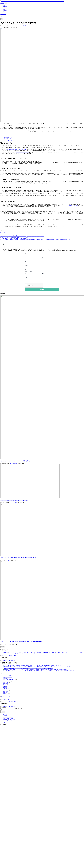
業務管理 (5, 692)
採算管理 (5, 687)
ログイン (2, 3)
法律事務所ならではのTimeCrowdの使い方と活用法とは (41, 668)
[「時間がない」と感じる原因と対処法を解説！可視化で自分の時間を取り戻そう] (39, 555)
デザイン (5, 678)
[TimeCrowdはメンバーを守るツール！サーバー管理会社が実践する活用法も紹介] (21, 670)
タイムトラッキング (7, 677)
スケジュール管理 (7, 675)
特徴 (4, 5)
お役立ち (5, 7)
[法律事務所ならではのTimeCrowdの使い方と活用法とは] (16, 668)
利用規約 (5, 715)
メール (26, 261)
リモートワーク (6, 680)
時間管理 (24, 25)
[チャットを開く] (2, 712)
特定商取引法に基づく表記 (9, 719)
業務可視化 (5, 691)
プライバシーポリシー (8, 717)
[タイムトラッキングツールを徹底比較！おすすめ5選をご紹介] (30, 497)
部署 (26, 273)
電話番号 (26, 265)
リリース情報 (6, 682)
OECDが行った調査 (73, 205)
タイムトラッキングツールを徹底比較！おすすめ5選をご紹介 (14, 500)
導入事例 (5, 6)
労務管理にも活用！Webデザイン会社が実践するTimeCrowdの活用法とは (52, 669)
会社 (26, 253)
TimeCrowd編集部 (13, 25)
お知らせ (5, 10)
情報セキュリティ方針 (8, 718)
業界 (26, 269)
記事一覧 (2, 646)
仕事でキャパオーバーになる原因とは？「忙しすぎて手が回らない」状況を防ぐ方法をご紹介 (21, 641)
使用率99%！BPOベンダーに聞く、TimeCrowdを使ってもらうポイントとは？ (55, 666)
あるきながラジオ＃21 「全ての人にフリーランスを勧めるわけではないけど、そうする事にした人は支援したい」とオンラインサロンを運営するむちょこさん (36, 652)
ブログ (4, 9)
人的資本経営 (6, 683)
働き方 (4, 684)
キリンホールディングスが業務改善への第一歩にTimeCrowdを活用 (48, 665)
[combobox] (42, 271)
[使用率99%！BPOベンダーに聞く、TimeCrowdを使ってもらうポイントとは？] (20, 666)
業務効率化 (5, 690)
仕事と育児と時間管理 (8, 140)
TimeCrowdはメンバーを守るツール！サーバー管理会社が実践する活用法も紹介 (57, 670)
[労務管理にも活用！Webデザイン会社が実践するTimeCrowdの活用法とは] (19, 669)
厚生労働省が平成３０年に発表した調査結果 (16, 149)
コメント (26, 277)
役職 (43, 273)
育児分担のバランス (8, 137)
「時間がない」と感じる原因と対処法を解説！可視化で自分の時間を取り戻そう (18, 557)
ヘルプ (4, 722)
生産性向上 (5, 693)
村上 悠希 (8, 560)
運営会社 (5, 714)
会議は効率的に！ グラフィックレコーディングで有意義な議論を (15, 460)
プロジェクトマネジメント (9, 679)
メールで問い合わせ (7, 720)
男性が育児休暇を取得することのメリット (12, 138)
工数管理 (5, 686)
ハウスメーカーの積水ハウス (22, 152)
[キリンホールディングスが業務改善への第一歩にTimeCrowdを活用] (18, 665)
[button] (42, 289)
